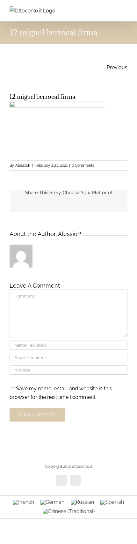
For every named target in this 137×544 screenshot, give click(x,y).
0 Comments (83, 165)
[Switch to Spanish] (112, 502)
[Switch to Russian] (82, 502)
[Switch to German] (52, 502)
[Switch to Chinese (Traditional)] (69, 511)
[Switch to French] (23, 502)
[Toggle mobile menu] (124, 9)
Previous (117, 67)
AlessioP (22, 165)
